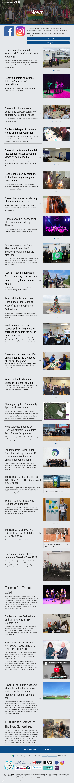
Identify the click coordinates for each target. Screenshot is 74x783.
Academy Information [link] (41, 2)
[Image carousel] (56, 59)
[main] (36, 12)
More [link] (66, 2)
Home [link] (32, 2)
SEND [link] (52, 2)
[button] (72, 2)
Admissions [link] (60, 2)
